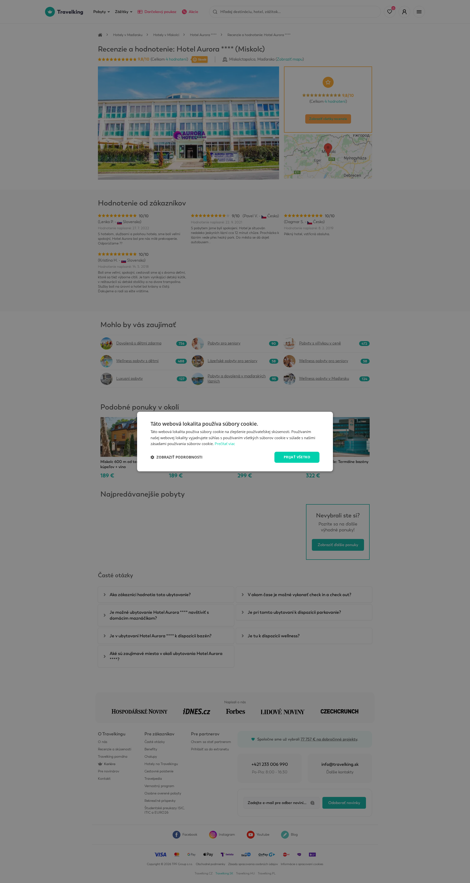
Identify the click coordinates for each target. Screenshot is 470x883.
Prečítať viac (225, 443)
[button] (176, 457)
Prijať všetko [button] (297, 457)
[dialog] (235, 441)
